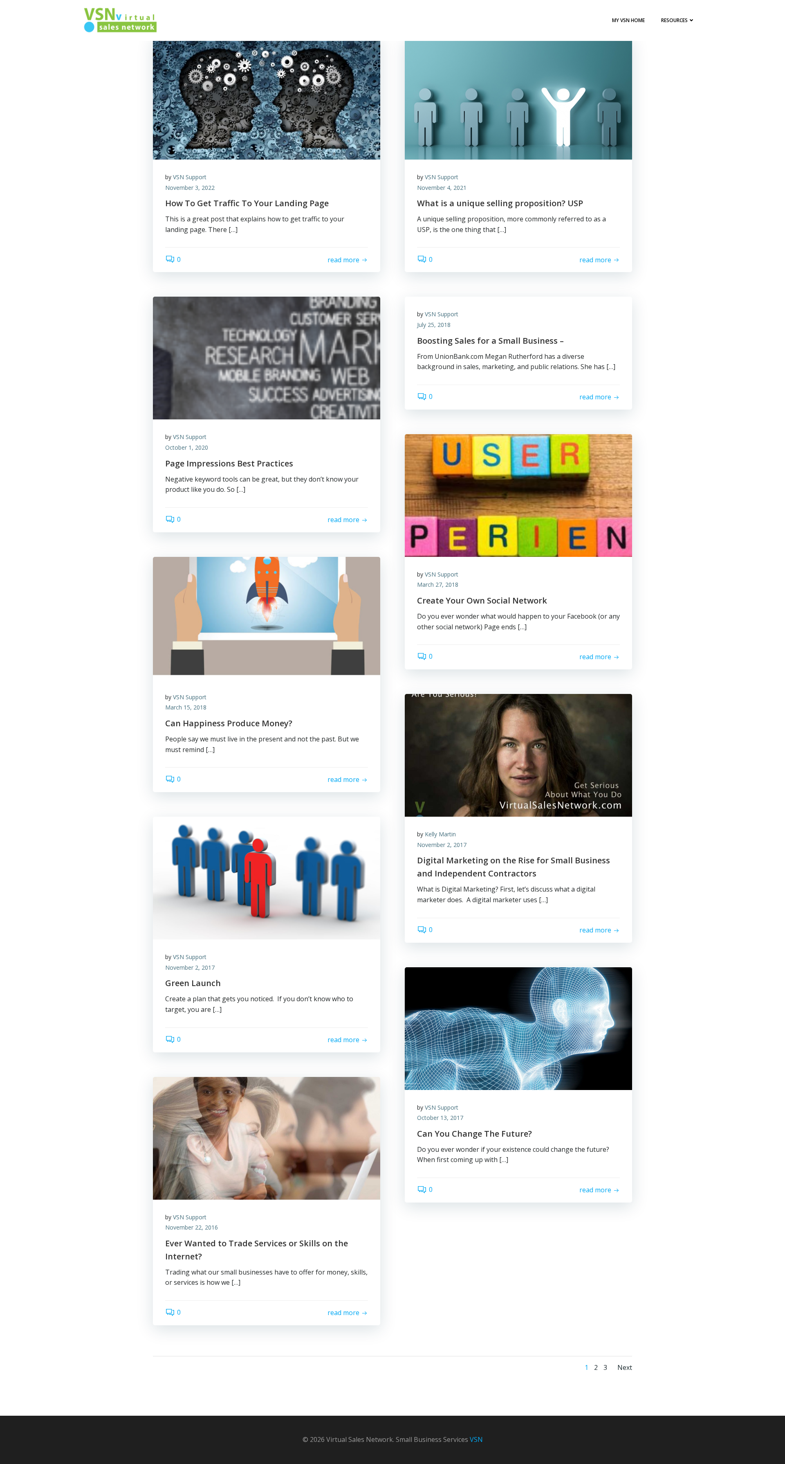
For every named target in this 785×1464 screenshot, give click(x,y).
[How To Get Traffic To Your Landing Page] (266, 97)
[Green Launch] (266, 877)
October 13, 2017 (440, 1118)
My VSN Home (628, 20)
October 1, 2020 (186, 447)
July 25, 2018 (434, 325)
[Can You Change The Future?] (518, 1027)
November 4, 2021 (442, 187)
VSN (476, 1439)
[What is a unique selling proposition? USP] (518, 97)
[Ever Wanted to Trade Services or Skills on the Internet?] (266, 1137)
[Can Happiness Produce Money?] (266, 617)
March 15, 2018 (185, 707)
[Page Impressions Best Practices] (266, 357)
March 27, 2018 (437, 584)
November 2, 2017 (442, 845)
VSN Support (189, 177)
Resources (674, 20)
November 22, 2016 (191, 1227)
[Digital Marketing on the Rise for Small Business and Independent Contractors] (518, 754)
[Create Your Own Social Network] (518, 494)
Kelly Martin (440, 834)
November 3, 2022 (190, 187)
